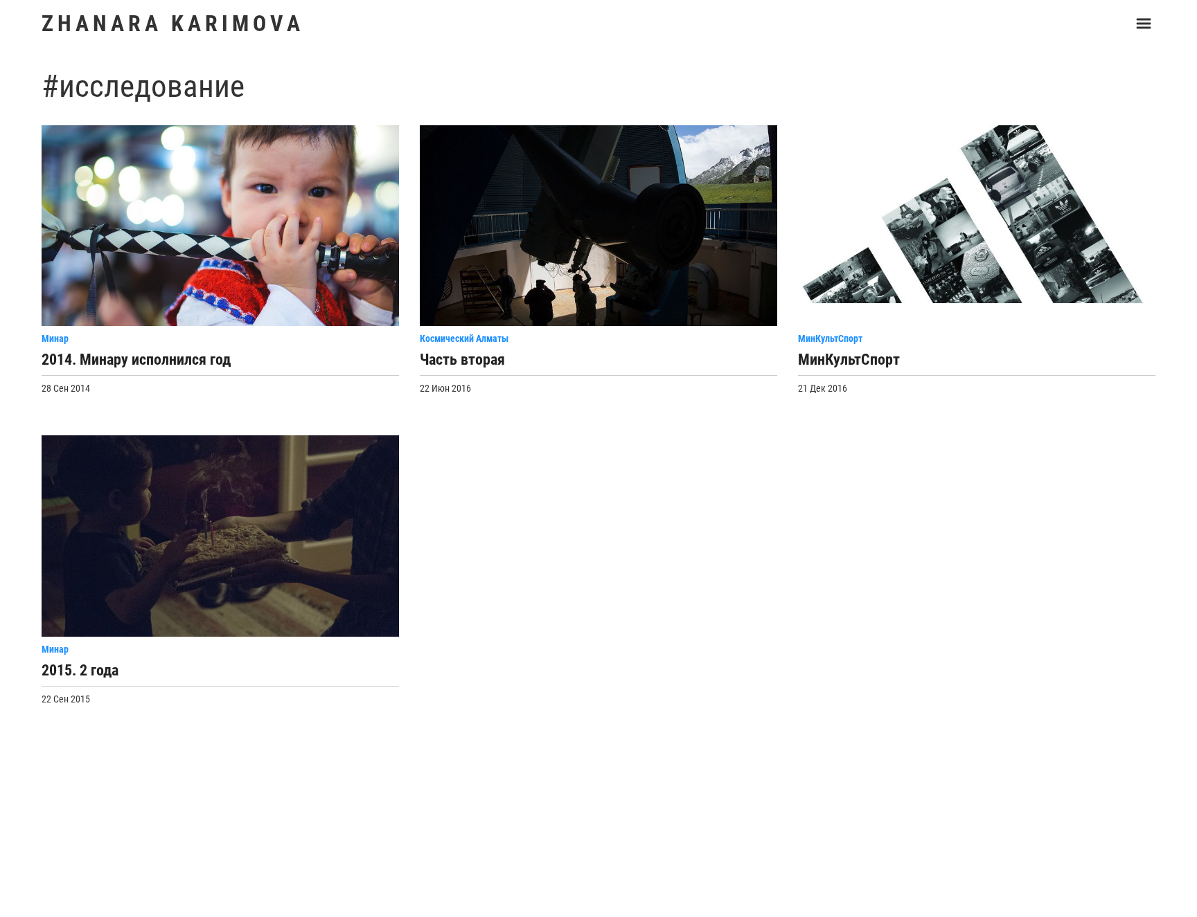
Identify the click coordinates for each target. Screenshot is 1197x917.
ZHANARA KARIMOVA (173, 23)
